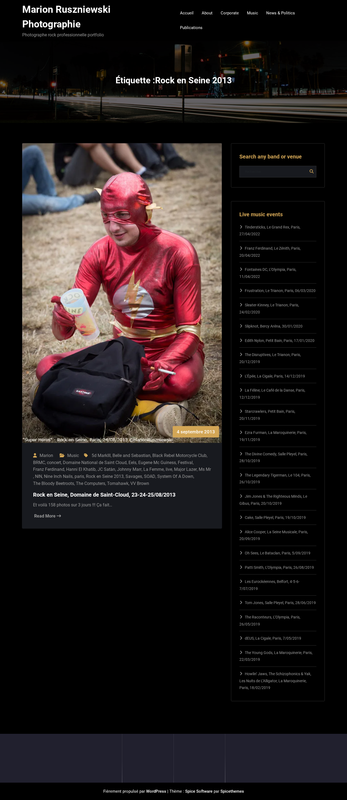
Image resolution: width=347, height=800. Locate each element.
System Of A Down (175, 476)
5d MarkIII (101, 455)
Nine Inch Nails (58, 476)
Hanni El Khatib (81, 469)
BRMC (39, 462)
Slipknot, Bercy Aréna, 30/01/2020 (274, 326)
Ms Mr (205, 469)
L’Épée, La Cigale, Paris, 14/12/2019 (275, 376)
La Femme (153, 469)
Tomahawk (117, 483)
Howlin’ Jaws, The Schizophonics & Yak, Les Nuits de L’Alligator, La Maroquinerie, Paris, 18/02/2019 (275, 681)
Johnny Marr (129, 469)
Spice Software (199, 791)
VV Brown (139, 483)
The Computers (90, 483)
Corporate (230, 13)
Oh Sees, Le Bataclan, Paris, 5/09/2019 (277, 553)
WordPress (156, 791)
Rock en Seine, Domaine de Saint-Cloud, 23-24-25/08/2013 (104, 494)
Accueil (187, 13)
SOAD (149, 476)
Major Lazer (185, 469)
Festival (185, 462)
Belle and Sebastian (131, 455)
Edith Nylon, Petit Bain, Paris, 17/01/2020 (279, 340)
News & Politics (280, 13)
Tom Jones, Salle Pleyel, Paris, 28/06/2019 (280, 603)
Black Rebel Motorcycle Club (179, 455)
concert (54, 462)
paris (79, 476)
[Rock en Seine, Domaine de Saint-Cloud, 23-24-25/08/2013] (122, 298)
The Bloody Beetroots (53, 483)
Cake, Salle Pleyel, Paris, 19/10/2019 (275, 517)
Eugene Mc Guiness (157, 462)
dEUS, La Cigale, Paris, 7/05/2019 (273, 638)
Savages (134, 476)
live (169, 469)
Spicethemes (232, 791)
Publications (191, 27)
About (207, 13)
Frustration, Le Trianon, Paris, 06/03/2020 (280, 290)
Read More (45, 516)
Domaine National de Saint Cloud (95, 462)
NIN (38, 476)
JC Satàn (106, 469)
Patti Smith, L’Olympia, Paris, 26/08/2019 (279, 567)
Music (252, 13)
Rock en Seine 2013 (105, 476)
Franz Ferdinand (48, 469)
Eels (132, 462)
